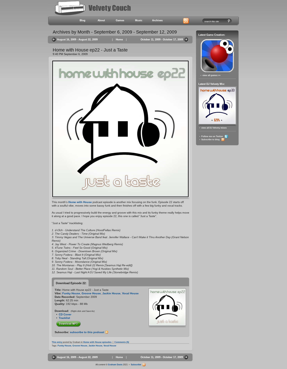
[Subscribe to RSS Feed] (186, 21)
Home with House (80, 202)
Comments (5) (121, 342)
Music (138, 20)
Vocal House (130, 293)
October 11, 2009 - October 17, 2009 (162, 39)
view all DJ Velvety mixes (214, 128)
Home (119, 39)
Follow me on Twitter (213, 136)
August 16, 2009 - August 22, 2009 (77, 39)
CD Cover (65, 314)
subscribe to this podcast (87, 332)
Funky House (71, 293)
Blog (82, 20)
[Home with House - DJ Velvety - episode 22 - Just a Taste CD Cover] (167, 324)
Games (120, 20)
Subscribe (136, 364)
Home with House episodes (97, 342)
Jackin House (111, 293)
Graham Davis (115, 364)
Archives (157, 20)
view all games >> (211, 75)
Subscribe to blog (211, 139)
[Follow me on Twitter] (173, 21)
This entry (57, 342)
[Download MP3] (68, 323)
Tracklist (64, 317)
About (101, 20)
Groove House (91, 293)
